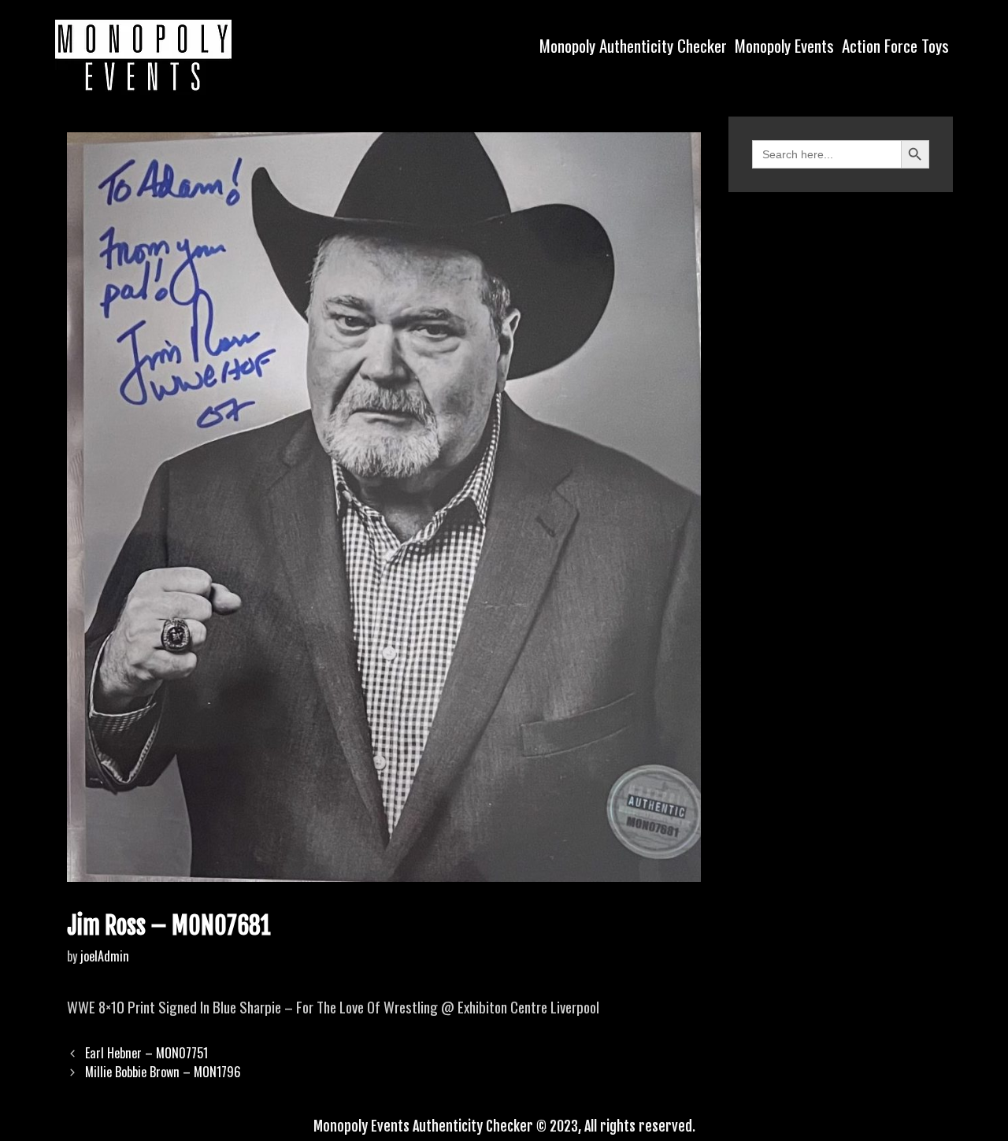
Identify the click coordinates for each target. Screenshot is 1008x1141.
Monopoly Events (784, 45)
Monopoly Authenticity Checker (633, 45)
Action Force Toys (895, 45)
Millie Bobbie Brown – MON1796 (163, 1071)
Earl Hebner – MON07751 (146, 1052)
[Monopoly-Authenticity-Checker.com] (143, 55)
